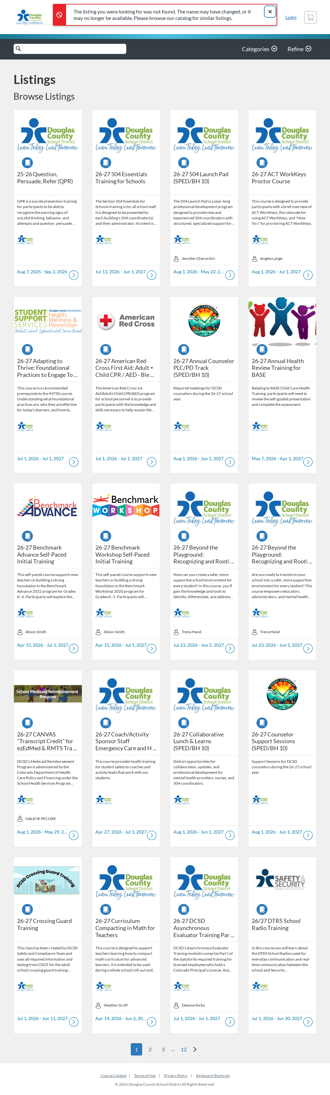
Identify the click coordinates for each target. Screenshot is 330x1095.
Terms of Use (145, 1075)
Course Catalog (113, 1075)
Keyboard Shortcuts (213, 1075)
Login (291, 17)
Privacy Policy (176, 1075)
